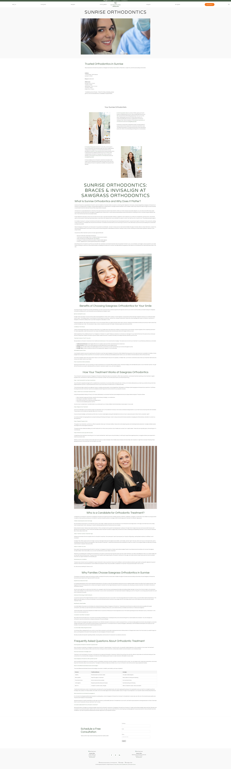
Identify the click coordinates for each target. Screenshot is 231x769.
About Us (14, 4)
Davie (114, 67)
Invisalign (148, 4)
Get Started (177, 4)
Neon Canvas (133, 764)
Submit (123, 741)
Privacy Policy (116, 764)
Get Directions (92, 757)
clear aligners (96, 238)
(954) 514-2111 (116, 0)
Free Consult (210, 4)
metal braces (102, 340)
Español (109, 0)
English (106, 0)
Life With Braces (103, 4)
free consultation (89, 354)
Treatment (73, 4)
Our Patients (43, 4)
